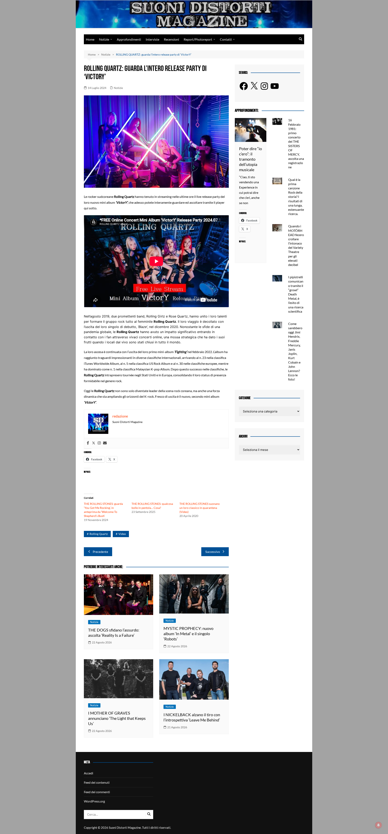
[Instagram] (99, 443)
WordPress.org (94, 801)
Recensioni (171, 39)
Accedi (88, 773)
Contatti (226, 39)
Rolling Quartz (99, 534)
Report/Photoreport (198, 39)
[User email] (105, 443)
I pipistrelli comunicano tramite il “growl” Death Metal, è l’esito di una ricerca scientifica (295, 294)
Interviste (152, 39)
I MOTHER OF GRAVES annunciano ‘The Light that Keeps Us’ (117, 718)
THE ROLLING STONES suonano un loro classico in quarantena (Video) (199, 507)
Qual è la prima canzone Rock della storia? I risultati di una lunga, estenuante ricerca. (296, 197)
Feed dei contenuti (97, 782)
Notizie (104, 39)
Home (90, 39)
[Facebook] (88, 443)
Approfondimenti (129, 39)
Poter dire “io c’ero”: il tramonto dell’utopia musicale (250, 159)
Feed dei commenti (97, 792)
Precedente (100, 552)
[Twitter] (93, 443)
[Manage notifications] (378, 825)
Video (122, 534)
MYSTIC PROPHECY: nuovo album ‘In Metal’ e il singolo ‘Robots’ (188, 633)
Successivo (212, 552)
